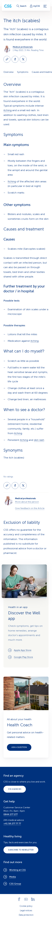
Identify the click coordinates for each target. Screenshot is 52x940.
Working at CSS (17, 870)
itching (7, 110)
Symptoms (22, 72)
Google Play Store (23, 657)
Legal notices (26, 910)
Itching (12, 181)
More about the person (27, 502)
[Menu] (45, 6)
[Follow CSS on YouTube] (26, 899)
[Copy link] (6, 59)
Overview (8, 72)
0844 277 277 (10, 814)
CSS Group (15, 883)
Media (12, 877)
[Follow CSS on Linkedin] (33, 899)
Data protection (26, 915)
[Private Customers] (8, 6)
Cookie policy (26, 906)
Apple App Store (22, 650)
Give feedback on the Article (29, 508)
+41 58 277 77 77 (12, 823)
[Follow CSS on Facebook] (19, 899)
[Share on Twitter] (23, 59)
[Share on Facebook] (15, 59)
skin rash (39, 440)
